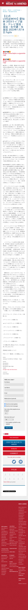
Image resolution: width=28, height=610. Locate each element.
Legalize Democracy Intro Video (13, 537)
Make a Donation (13, 563)
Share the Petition (5, 568)
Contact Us (3, 545)
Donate (14, 449)
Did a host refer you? (9, 417)
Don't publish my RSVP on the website (13, 423)
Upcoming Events (5, 552)
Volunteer (14, 438)
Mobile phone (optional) (10, 398)
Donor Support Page (14, 566)
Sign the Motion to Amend (14, 443)
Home (4, 10)
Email (5, 393)
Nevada (5, 11)
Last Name (7, 387)
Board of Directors (5, 543)
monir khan (11, 35)
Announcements (5, 550)
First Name (7, 382)
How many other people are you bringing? (12, 410)
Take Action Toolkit (14, 530)
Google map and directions (10, 369)
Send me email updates (12, 404)
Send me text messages (12, 406)
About (9, 10)
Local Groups (16, 10)
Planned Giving (13, 564)
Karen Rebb (7, 482)
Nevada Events (13, 11)
